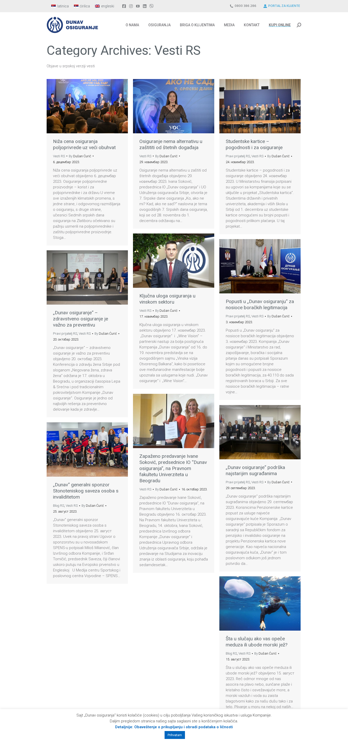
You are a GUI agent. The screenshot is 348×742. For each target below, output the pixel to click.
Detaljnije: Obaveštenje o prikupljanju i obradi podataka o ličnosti (174, 727)
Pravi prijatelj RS (238, 156)
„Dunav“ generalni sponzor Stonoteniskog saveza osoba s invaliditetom (85, 491)
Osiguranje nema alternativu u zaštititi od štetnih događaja (170, 144)
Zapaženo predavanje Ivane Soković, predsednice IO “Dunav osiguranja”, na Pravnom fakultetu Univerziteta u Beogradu (173, 468)
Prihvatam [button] (175, 735)
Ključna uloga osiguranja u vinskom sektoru (167, 299)
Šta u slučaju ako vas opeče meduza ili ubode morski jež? (256, 642)
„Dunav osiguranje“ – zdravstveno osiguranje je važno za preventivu (80, 319)
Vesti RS (59, 156)
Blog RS (58, 505)
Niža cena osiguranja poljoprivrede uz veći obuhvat (84, 144)
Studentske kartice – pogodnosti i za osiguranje (254, 144)
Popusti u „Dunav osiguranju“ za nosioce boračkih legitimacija (260, 304)
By (80, 156)
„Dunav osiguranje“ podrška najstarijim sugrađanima (255, 470)
